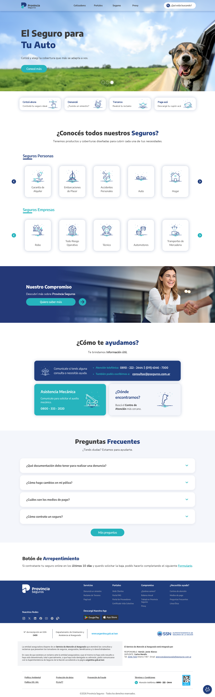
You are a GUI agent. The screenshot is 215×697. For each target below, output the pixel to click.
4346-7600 (132, 657)
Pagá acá (87, 599)
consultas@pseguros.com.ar (151, 374)
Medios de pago (176, 595)
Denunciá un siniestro (93, 591)
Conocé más (34, 68)
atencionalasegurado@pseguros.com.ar (173, 657)
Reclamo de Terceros (92, 595)
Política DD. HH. (32, 682)
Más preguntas (107, 532)
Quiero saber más (51, 302)
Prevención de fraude (97, 677)
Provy (135, 5)
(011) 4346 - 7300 (157, 367)
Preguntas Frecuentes (179, 599)
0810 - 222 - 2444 (131, 367)
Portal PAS (116, 595)
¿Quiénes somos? (148, 591)
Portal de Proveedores (121, 599)
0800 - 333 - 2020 (53, 408)
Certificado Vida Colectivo (123, 603)
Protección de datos (65, 677)
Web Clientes (118, 591)
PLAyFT (59, 682)
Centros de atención (178, 591)
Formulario (185, 566)
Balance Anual (147, 595)
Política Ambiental (33, 677)
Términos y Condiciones (145, 677)
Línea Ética (174, 603)
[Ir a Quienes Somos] (82, 302)
